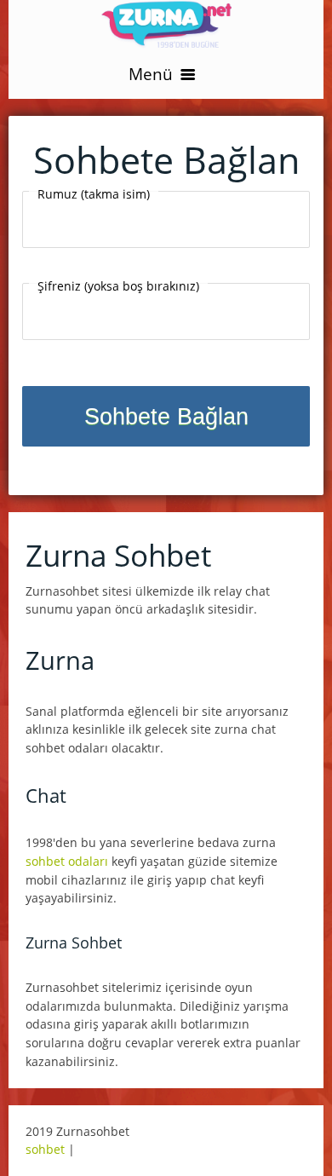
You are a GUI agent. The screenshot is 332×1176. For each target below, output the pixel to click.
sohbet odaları (67, 861)
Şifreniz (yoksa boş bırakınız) (118, 286)
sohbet (45, 1149)
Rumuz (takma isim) (93, 194)
